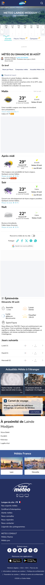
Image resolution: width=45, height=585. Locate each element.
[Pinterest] (30, 550)
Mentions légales (12, 568)
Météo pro (5, 540)
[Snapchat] (20, 550)
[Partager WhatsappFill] (35, 240)
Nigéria (6, 7)
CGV (26, 568)
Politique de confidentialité (35, 571)
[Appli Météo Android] (30, 560)
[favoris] (39, 12)
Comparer (34, 38)
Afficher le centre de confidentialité (32, 574)
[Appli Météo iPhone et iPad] (15, 560)
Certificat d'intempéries (11, 509)
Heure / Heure (19, 38)
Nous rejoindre (7, 519)
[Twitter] (15, 550)
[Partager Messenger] (31, 240)
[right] (43, 29)
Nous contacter (7, 523)
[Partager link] (17, 240)
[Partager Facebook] (22, 240)
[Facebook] (9, 550)
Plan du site (34, 568)
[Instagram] (25, 550)
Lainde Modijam (19, 7)
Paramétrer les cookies (11, 574)
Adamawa (12, 7)
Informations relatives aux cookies (14, 571)
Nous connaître (7, 516)
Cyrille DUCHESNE (22, 58)
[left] (2, 29)
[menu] (3, 3)
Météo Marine (7, 537)
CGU (21, 568)
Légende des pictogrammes (13, 526)
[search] (41, 3)
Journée (8, 38)
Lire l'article (35, 412)
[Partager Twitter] (26, 240)
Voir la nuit (37, 91)
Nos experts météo (9, 505)
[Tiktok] (35, 550)
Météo (2, 7)
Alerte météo (6, 512)
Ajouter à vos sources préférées (24, 246)
